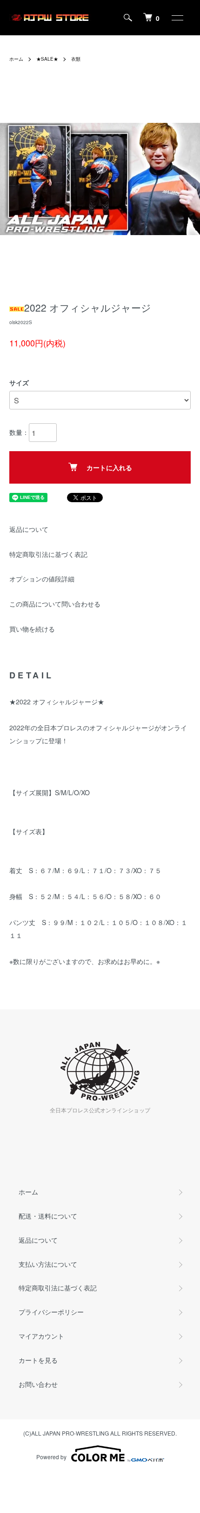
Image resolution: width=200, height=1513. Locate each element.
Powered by (51, 1457)
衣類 (75, 59)
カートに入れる (109, 467)
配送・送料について (48, 1215)
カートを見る (38, 1360)
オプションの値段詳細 (41, 578)
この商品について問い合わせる (54, 603)
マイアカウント (41, 1336)
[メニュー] (177, 18)
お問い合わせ (38, 1384)
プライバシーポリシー (51, 1311)
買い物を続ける (32, 628)
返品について (28, 529)
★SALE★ (47, 59)
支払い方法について (48, 1264)
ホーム (16, 59)
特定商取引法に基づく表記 (48, 554)
